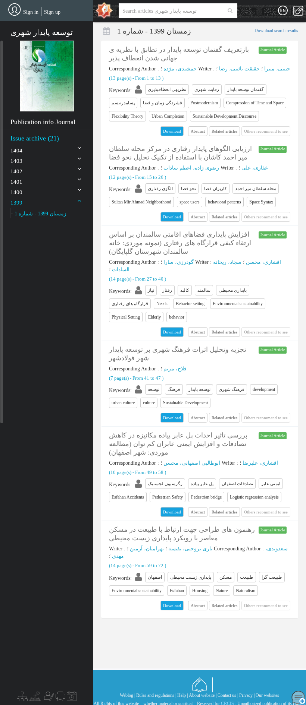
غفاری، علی (254, 168)
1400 (16, 192)
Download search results (276, 30)
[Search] (230, 10)
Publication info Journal (42, 122)
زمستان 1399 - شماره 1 (40, 213)
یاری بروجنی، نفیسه (190, 548)
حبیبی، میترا (277, 69)
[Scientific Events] (71, 698)
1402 (16, 171)
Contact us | (228, 695)
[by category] (22, 698)
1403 (16, 161)
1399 (16, 203)
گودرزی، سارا (178, 262)
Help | (182, 695)
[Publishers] (60, 698)
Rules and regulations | (156, 695)
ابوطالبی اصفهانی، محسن (191, 463)
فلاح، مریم (175, 369)
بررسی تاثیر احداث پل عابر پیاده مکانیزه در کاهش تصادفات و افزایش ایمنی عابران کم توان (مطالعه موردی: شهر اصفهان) (178, 443)
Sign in (30, 12)
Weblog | (127, 695)
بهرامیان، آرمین (147, 548)
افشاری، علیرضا (260, 463)
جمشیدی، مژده (180, 69)
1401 (16, 182)
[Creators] (48, 698)
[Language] (283, 11)
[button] (47, 76)
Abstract (198, 131)
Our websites (267, 695)
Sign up (52, 12)
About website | (202, 695)
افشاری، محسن (263, 262)
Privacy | (247, 695)
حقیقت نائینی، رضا (239, 69)
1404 (16, 151)
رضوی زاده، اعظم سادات (191, 168)
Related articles (224, 131)
